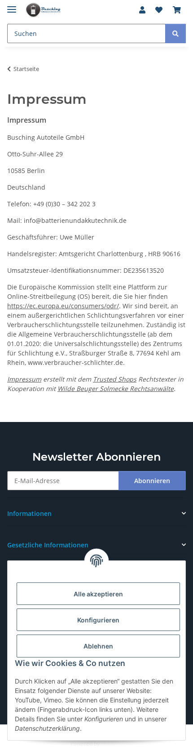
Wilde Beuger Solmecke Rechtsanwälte (115, 388)
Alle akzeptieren (98, 594)
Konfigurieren (98, 620)
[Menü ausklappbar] (11, 5)
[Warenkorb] (177, 10)
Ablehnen (98, 646)
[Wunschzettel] (158, 10)
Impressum (24, 379)
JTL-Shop (112, 743)
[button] (142, 10)
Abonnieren (152, 480)
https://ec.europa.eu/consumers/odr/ (63, 306)
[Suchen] (175, 33)
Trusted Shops (114, 379)
